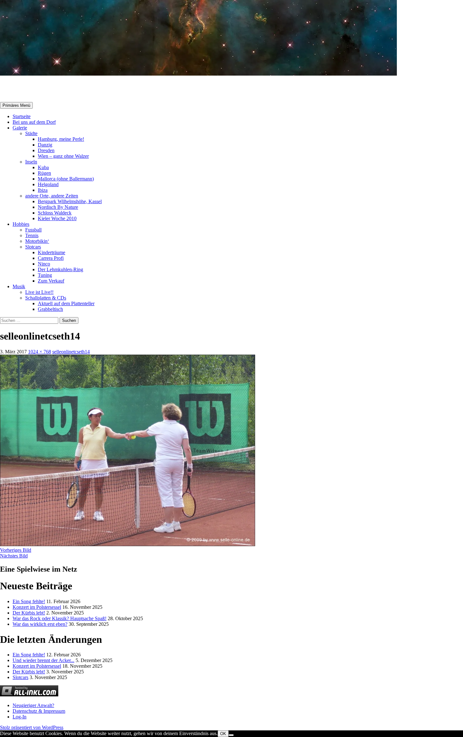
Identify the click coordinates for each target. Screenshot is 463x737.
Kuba (43, 167)
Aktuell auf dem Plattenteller (66, 303)
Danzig (45, 144)
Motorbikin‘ (37, 241)
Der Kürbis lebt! (29, 612)
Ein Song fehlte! (29, 601)
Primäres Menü (16, 105)
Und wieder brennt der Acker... (43, 660)
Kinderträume (51, 252)
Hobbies (21, 224)
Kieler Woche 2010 (57, 218)
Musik (19, 286)
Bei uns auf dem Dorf (34, 122)
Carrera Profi (51, 258)
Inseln (31, 161)
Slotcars (33, 246)
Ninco (44, 263)
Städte (31, 133)
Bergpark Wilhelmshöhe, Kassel (70, 201)
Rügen (44, 173)
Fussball (33, 229)
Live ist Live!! (39, 292)
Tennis (31, 235)
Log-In (19, 716)
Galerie (20, 127)
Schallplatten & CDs (45, 297)
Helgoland (48, 184)
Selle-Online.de (33, 89)
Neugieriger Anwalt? (33, 705)
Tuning (45, 275)
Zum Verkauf (51, 280)
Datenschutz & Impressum (39, 711)
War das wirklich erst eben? (40, 624)
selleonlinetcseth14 (71, 351)
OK (223, 733)
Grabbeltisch (50, 309)
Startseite (22, 116)
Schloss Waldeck (54, 212)
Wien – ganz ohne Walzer (63, 156)
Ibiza (43, 190)
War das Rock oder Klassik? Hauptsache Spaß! (59, 618)
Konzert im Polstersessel (37, 607)
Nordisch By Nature (58, 207)
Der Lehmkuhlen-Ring (60, 269)
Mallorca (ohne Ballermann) (66, 178)
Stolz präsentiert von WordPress (31, 727)
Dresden (46, 150)
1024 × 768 (39, 351)
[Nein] (231, 735)
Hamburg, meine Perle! (61, 139)
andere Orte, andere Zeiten (51, 195)
